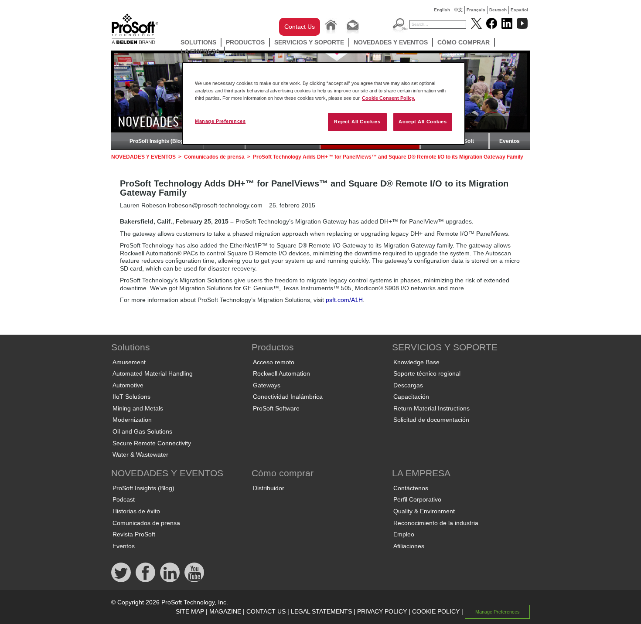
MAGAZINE (225, 611)
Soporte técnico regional (426, 373)
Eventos (509, 141)
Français (476, 9)
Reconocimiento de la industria (435, 522)
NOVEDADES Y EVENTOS (391, 42)
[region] (323, 103)
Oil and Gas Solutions (142, 431)
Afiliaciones (408, 546)
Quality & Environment (424, 511)
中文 (458, 9)
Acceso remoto (273, 362)
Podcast (124, 499)
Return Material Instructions (431, 408)
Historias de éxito (136, 511)
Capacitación (411, 396)
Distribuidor (268, 488)
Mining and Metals (138, 408)
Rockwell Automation (281, 373)
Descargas (408, 385)
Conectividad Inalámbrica (288, 396)
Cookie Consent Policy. (388, 98)
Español (519, 9)
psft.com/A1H (344, 299)
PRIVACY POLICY (382, 611)
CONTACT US (266, 611)
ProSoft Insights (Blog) (157, 141)
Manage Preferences (220, 121)
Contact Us (299, 26)
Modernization (132, 419)
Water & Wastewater (140, 454)
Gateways (266, 385)
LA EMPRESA (200, 50)
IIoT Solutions (131, 396)
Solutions (198, 42)
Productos (245, 42)
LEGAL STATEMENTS (321, 611)
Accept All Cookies (423, 121)
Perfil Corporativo (417, 499)
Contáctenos (410, 488)
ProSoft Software (276, 408)
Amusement (129, 362)
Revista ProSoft (134, 534)
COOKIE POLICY (436, 611)
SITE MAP (190, 611)
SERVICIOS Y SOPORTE (309, 42)
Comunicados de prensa (214, 157)
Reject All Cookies (357, 121)
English (442, 9)
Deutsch (498, 9)
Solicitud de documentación (431, 419)
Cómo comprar (463, 42)
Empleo (403, 534)
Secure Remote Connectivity (152, 443)
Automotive (128, 385)
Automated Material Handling (153, 373)
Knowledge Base (416, 362)
